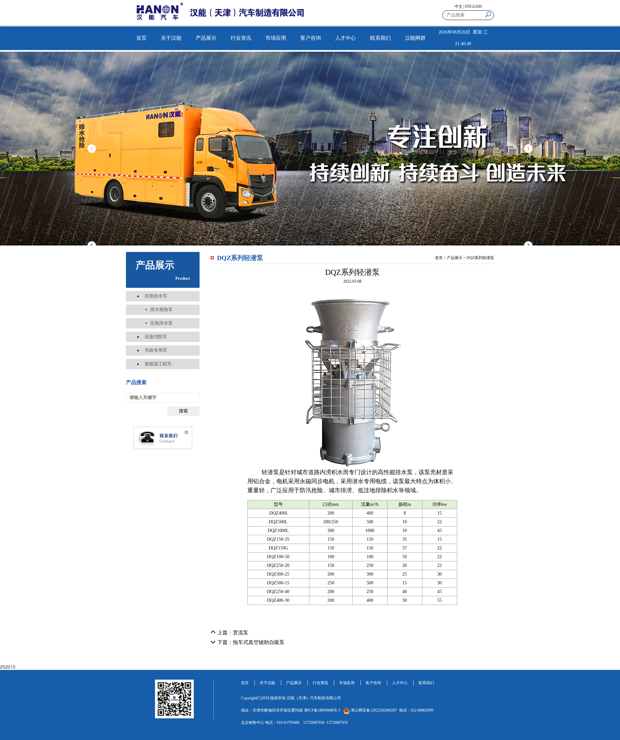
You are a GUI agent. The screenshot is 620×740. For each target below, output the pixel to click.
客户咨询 (310, 38)
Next (528, 148)
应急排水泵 (161, 323)
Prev (92, 148)
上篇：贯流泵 (232, 632)
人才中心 (345, 38)
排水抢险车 (161, 309)
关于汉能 (171, 38)
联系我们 (380, 38)
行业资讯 (241, 38)
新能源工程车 (158, 363)
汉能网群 (415, 38)
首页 (141, 38)
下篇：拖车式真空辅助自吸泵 (250, 642)
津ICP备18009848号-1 (322, 710)
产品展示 (206, 38)
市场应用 (275, 38)
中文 (458, 6)
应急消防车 (156, 336)
